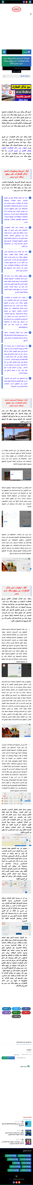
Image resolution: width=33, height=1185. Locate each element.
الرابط (17, 618)
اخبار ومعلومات (25, 1170)
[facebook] (24, 2)
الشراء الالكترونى (10, 1155)
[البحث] (3, 2)
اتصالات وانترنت (14, 1166)
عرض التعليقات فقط (21, 1057)
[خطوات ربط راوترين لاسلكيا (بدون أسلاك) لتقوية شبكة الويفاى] (28, 1133)
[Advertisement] (16, 31)
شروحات (16, 68)
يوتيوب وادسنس (24, 1159)
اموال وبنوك (26, 1166)
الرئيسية (26, 52)
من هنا (18, 416)
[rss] (19, 1182)
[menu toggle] (30, 2)
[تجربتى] (16, 9)
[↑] (16, 1176)
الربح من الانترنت (13, 1170)
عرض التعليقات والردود (8, 1057)
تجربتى (10, 1179)
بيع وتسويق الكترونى (24, 1155)
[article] (16, 1026)
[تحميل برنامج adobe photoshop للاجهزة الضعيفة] (28, 1124)
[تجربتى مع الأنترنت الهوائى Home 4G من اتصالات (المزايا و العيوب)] (28, 1142)
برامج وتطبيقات (12, 1159)
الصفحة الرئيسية (24, 68)
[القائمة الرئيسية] (4, 51)
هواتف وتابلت (25, 1163)
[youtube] (26, 2)
